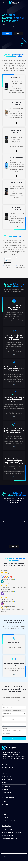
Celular (4, 722)
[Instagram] (2, 767)
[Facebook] (5, 767)
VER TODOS (14, 546)
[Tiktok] (12, 767)
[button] (3, 522)
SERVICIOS (7, 33)
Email (3, 716)
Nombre (4, 705)
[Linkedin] (9, 767)
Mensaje (4, 728)
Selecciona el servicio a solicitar (11, 710)
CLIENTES (18, 33)
